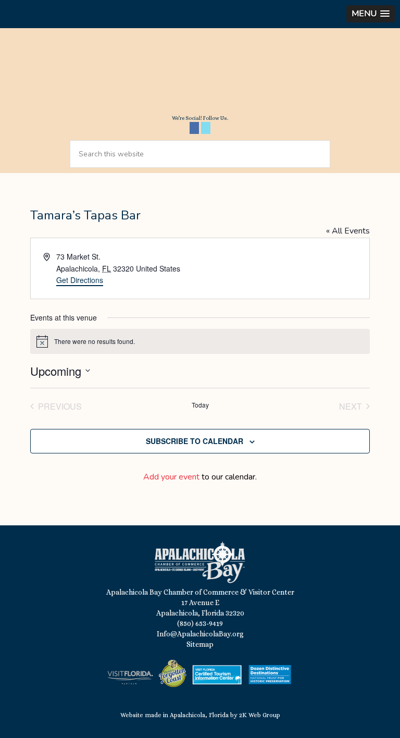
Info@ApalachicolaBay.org (200, 634)
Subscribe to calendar (194, 441)
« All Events (348, 231)
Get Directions (79, 280)
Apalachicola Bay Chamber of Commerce (200, 75)
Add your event (171, 477)
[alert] (200, 341)
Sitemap (200, 644)
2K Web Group (259, 715)
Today (200, 405)
